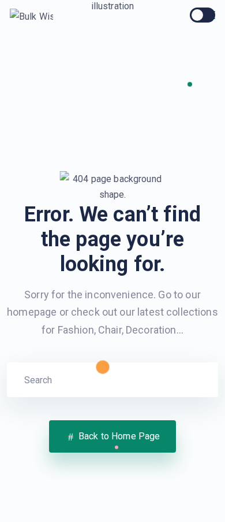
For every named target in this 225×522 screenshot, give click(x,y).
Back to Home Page (118, 436)
